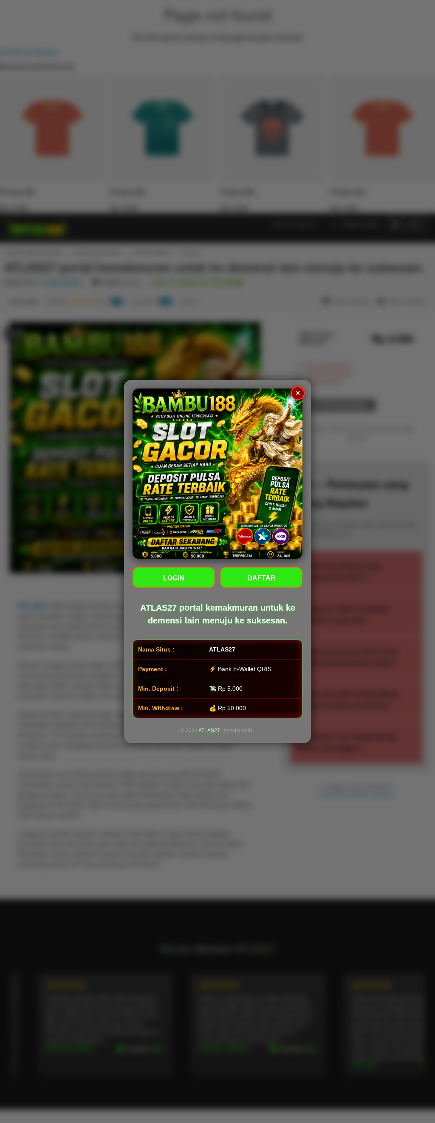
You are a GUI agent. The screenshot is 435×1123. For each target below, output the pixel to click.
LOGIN (173, 578)
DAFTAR (261, 578)
